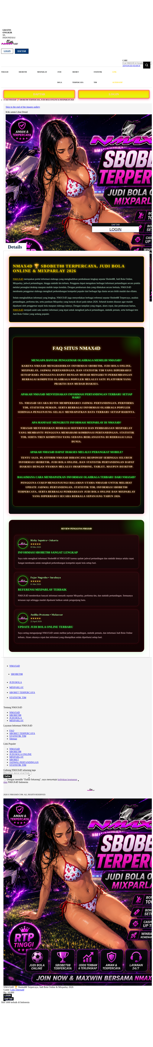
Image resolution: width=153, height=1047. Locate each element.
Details (15, 247)
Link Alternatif (17, 989)
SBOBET (14, 759)
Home (6, 100)
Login (7, 51)
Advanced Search (131, 66)
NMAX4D (18, 279)
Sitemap (13, 738)
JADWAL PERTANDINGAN (24, 762)
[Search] (146, 65)
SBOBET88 (17, 674)
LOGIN (114, 94)
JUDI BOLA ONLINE (20, 754)
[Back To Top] (4, 1000)
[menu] (62, 77)
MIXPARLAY (16, 687)
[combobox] (137, 63)
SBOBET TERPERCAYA (22, 692)
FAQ (11, 730)
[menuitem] (4, 72)
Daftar (21, 51)
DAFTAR (39, 94)
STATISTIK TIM (17, 697)
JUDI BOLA (15, 682)
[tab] (14, 247)
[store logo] (9, 44)
